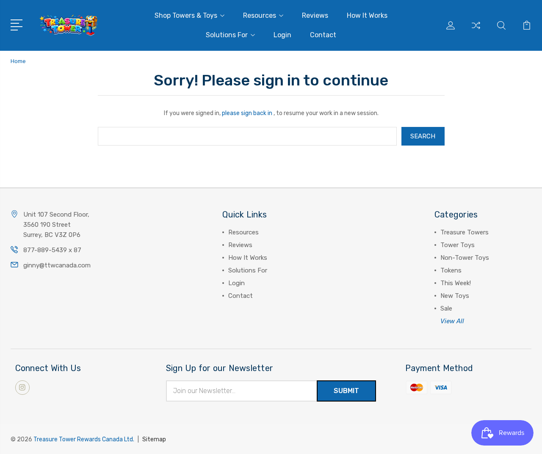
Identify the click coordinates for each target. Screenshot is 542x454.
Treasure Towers (464, 232)
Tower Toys (457, 245)
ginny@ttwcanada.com (57, 265)
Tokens (451, 270)
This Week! (455, 283)
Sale (446, 308)
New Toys (454, 296)
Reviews (315, 15)
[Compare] (476, 30)
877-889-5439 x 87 (52, 250)
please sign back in (247, 113)
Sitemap (154, 439)
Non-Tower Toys (464, 257)
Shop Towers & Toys (186, 15)
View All (452, 321)
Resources (259, 15)
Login (282, 35)
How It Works (367, 15)
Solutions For (227, 35)
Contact (323, 35)
